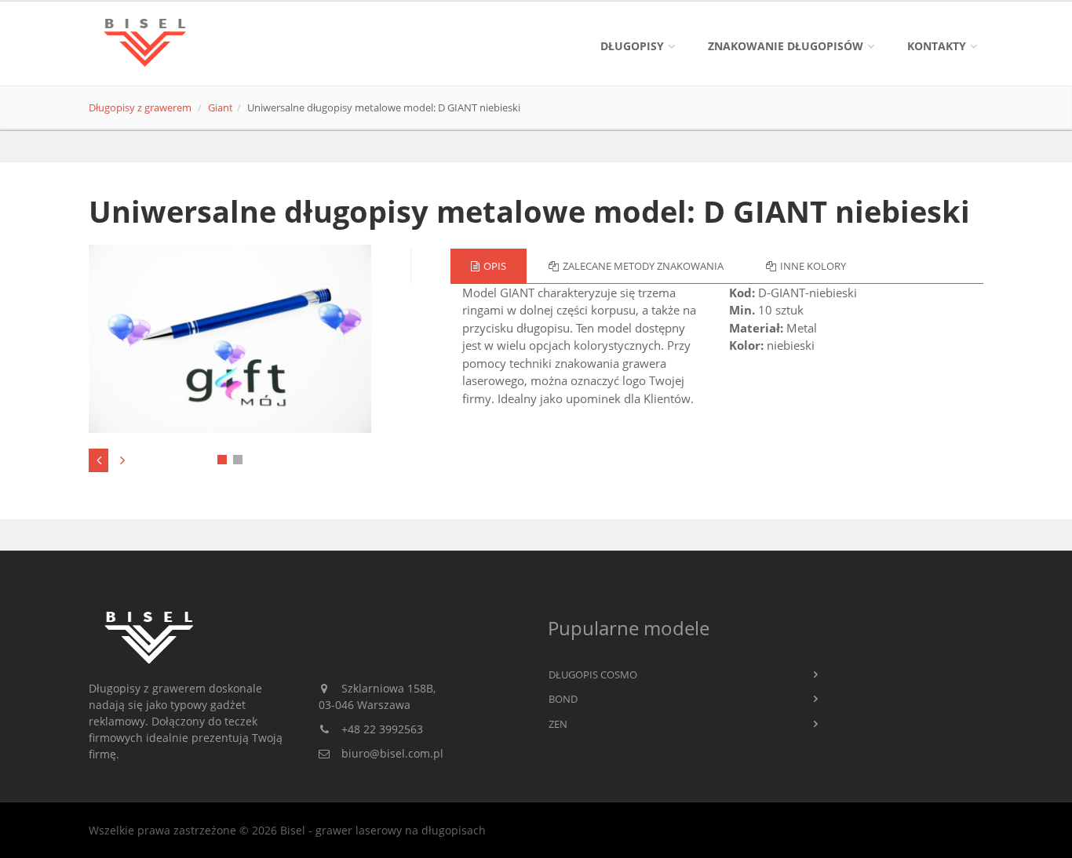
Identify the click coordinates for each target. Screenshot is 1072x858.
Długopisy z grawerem (140, 107)
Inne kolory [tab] (813, 266)
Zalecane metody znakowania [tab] (643, 266)
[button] (222, 459)
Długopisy (632, 45)
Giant (220, 107)
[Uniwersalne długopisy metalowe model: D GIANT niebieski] (230, 339)
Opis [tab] (494, 266)
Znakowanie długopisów (785, 45)
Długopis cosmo (593, 674)
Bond (563, 699)
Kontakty (936, 45)
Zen (558, 724)
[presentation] (98, 460)
